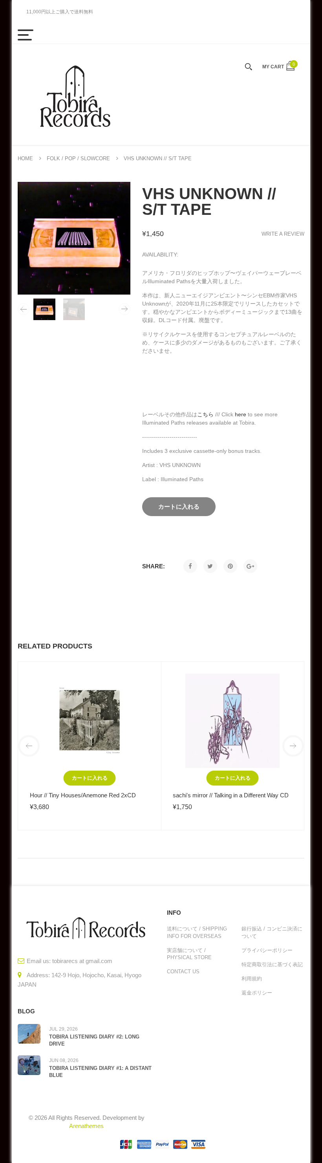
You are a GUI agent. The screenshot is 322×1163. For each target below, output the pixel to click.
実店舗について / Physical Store (189, 953)
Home (25, 158)
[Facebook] (190, 566)
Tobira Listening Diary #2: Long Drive (94, 1040)
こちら (205, 414)
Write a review (283, 234)
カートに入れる (90, 778)
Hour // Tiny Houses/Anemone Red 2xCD (83, 795)
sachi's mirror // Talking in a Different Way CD (231, 795)
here (240, 414)
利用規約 (252, 979)
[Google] (250, 566)
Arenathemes (86, 1126)
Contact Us (183, 971)
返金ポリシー (257, 993)
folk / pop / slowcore (78, 158)
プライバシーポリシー (267, 950)
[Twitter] (210, 566)
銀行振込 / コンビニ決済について (272, 932)
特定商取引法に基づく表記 (272, 964)
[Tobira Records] (75, 94)
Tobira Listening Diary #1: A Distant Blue (100, 1071)
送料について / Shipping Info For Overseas (197, 932)
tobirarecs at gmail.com (82, 961)
